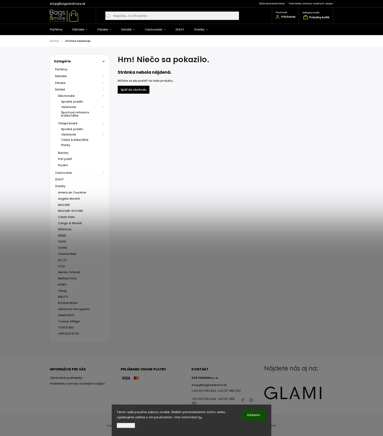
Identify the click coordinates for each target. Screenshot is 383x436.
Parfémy (61, 69)
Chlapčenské (67, 123)
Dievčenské (66, 96)
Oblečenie (68, 107)
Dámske (61, 76)
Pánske (60, 83)
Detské (60, 89)
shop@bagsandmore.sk (209, 385)
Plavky (65, 145)
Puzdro (63, 165)
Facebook (242, 400)
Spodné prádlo (72, 102)
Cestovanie (63, 173)
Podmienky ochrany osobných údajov (311, 3)
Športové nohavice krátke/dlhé (75, 114)
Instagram (251, 400)
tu (200, 417)
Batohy (63, 153)
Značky (60, 186)
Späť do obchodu (133, 90)
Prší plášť (65, 159)
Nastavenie (125, 425)
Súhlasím (253, 415)
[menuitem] (58, 29)
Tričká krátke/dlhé (74, 140)
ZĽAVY (59, 179)
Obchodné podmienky (272, 3)
